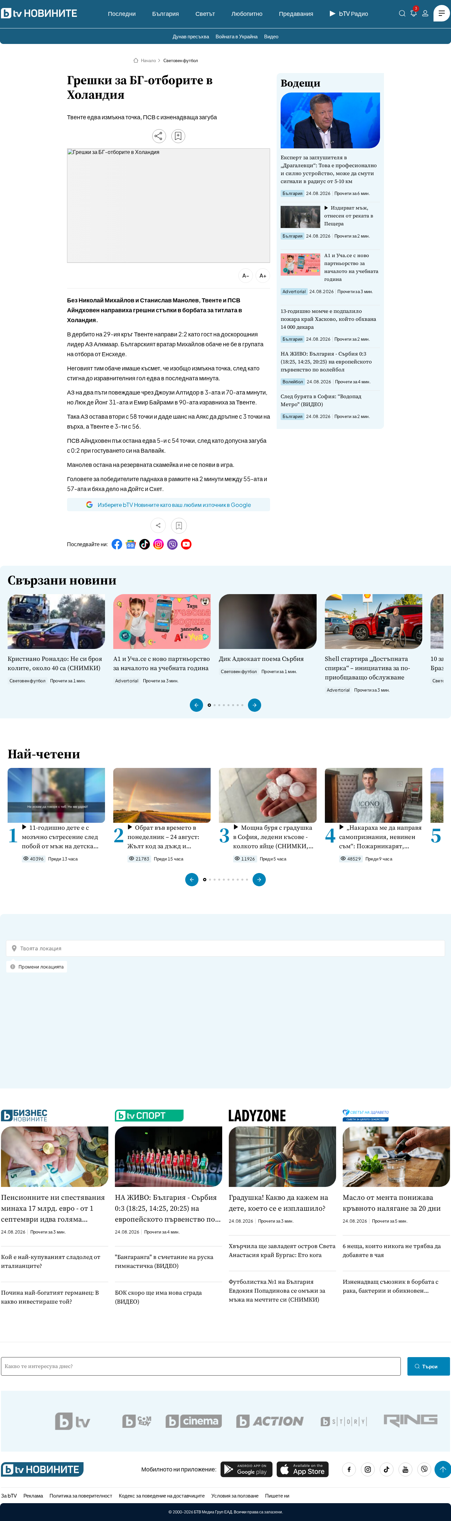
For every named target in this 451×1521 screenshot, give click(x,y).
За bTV (9, 1495)
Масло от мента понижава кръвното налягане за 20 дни (392, 1202)
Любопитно (246, 13)
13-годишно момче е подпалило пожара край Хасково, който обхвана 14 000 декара (328, 318)
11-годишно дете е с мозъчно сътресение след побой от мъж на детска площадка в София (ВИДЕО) (60, 837)
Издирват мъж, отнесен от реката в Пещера (348, 215)
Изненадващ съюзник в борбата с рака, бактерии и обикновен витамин (390, 1286)
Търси (429, 1366)
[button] (196, 705)
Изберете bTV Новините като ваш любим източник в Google (174, 504)
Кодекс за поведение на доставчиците (162, 1495)
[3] (413, 14)
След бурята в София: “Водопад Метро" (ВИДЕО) (321, 400)
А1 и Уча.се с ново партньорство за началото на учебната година (351, 267)
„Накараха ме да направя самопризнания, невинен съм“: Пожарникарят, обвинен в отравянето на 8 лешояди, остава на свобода (380, 837)
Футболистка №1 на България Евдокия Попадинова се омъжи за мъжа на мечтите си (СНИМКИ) (277, 1290)
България (165, 13)
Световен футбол (180, 60)
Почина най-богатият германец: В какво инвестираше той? (50, 1297)
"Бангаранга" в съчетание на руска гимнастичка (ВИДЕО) (164, 1261)
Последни (122, 13)
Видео (271, 36)
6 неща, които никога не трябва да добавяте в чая (392, 1250)
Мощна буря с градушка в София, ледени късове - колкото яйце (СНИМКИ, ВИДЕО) (272, 837)
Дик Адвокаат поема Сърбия (261, 658)
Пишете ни (277, 1495)
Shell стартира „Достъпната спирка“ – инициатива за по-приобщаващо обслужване (367, 667)
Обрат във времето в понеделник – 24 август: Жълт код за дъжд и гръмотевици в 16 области (166, 837)
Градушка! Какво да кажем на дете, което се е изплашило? (278, 1202)
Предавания (296, 13)
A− (245, 275)
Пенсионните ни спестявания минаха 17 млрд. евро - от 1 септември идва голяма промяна (53, 1208)
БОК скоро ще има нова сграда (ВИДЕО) (158, 1297)
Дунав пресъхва (191, 36)
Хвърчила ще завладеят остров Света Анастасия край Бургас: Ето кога (282, 1250)
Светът (205, 13)
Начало (148, 60)
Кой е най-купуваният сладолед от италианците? (50, 1261)
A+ (263, 275)
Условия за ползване (235, 1495)
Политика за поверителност (81, 1495)
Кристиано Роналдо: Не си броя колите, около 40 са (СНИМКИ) (55, 663)
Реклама (33, 1495)
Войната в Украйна (237, 36)
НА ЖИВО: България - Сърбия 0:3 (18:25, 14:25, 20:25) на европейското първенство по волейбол (326, 361)
